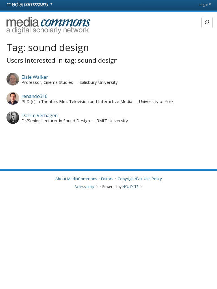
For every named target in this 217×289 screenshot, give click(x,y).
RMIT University (112, 120)
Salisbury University (99, 82)
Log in (203, 4)
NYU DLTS (130, 186)
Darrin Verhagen (39, 115)
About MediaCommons (76, 178)
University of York (156, 101)
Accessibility (84, 186)
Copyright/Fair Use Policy (140, 178)
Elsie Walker (34, 77)
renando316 (34, 96)
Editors (107, 178)
